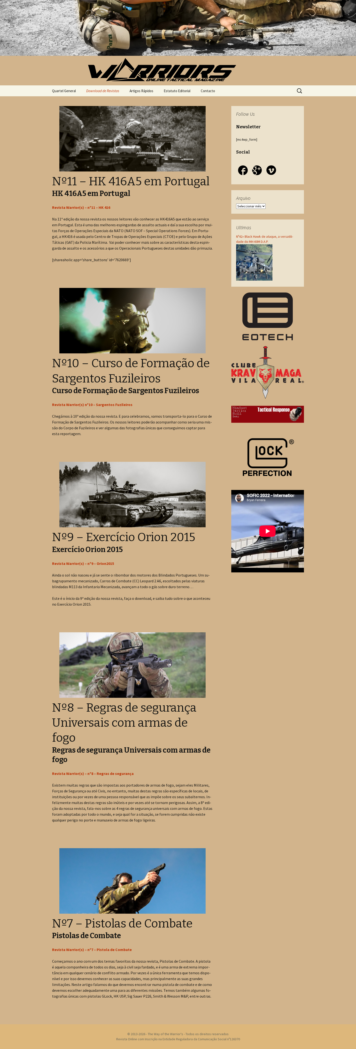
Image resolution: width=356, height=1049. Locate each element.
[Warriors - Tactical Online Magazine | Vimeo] (271, 171)
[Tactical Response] (267, 413)
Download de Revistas (102, 91)
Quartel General (64, 91)
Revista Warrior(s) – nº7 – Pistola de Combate (92, 949)
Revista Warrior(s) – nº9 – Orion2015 (83, 563)
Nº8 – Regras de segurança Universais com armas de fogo (124, 723)
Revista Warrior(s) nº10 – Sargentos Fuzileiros (92, 404)
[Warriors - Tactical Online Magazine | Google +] (257, 171)
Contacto (208, 91)
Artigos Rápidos (141, 91)
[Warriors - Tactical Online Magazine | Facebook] (243, 171)
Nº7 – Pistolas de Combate (122, 924)
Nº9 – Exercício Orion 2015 (123, 537)
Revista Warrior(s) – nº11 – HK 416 (81, 207)
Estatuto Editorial (177, 91)
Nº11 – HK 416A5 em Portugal (130, 181)
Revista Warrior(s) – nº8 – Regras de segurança (93, 773)
